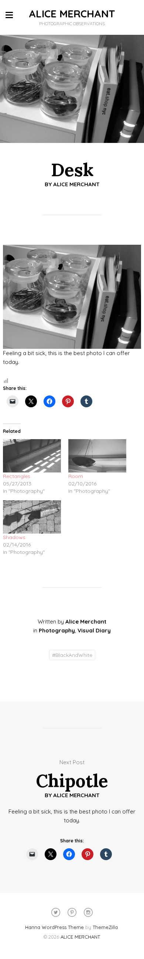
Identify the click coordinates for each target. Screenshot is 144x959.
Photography (57, 630)
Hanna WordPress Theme (54, 927)
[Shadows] (32, 517)
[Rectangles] (32, 455)
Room (75, 476)
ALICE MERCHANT (72, 13)
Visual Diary (94, 630)
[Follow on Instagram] (88, 912)
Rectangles (16, 476)
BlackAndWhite (72, 655)
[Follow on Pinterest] (72, 912)
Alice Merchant (76, 184)
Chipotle (72, 780)
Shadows (14, 537)
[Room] (97, 455)
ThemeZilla (105, 927)
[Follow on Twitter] (55, 912)
